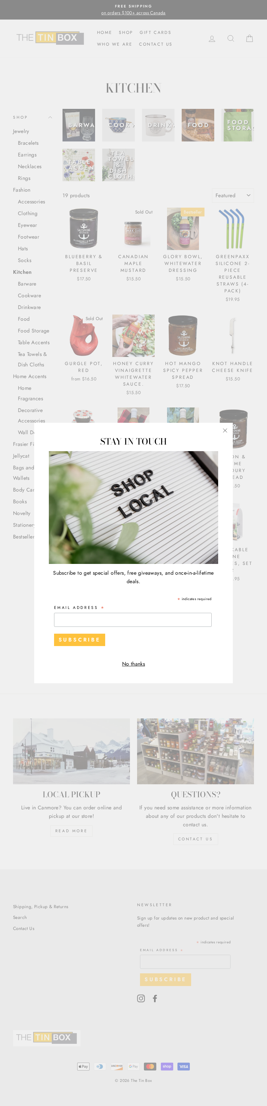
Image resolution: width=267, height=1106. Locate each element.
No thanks (133, 664)
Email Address (79, 608)
